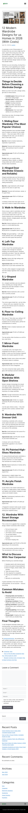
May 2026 (5, 772)
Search (4, 716)
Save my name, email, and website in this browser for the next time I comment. (14, 701)
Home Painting (6, 795)
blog (11, 651)
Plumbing (4, 797)
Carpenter (6, 651)
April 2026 (5, 774)
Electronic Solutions (7, 790)
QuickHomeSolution (9, 638)
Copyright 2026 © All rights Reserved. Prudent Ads (14, 809)
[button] (25, 3)
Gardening (5, 793)
